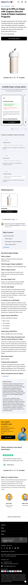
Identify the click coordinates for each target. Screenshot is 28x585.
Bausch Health (11, 34)
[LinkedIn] (17, 548)
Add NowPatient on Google (9, 219)
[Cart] (18, 2)
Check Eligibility (11, 122)
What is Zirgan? (8, 238)
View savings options (14, 38)
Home (2, 6)
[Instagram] (4, 548)
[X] (1, 548)
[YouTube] (15, 548)
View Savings (9, 211)
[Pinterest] (9, 548)
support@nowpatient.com (10, 566)
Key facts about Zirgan (9, 236)
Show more (6, 247)
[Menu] (25, 2)
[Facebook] (7, 548)
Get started (8, 437)
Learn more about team (14, 516)
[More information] (16, 219)
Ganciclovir (6, 376)
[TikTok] (12, 548)
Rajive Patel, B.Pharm (15, 225)
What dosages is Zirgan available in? (13, 241)
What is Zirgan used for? (10, 244)
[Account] (22, 2)
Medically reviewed (9, 223)
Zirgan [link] (12, 6)
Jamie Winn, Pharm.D (20, 223)
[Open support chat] (25, 581)
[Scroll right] (25, 129)
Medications (7, 6)
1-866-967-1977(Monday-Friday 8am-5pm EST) (11, 562)
